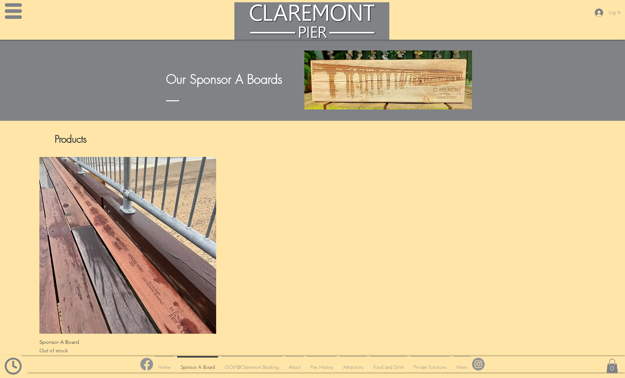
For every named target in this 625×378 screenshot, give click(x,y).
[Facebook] (146, 364)
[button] (612, 366)
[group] (312, 256)
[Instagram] (478, 364)
